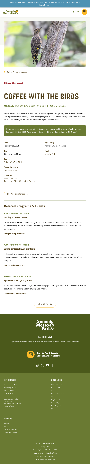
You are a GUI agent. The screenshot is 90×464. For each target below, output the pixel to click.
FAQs (6, 427)
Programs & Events (57, 388)
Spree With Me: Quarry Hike (18, 280)
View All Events (45, 304)
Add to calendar (18, 194)
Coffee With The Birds (13, 162)
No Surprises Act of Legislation (45, 456)
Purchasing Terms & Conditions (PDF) (45, 450)
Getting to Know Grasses (16, 217)
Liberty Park (50, 154)
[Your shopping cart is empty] (73, 12)
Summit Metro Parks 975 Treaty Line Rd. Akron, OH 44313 (11, 387)
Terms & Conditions (10, 429)
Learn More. (44, 5)
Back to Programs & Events (17, 72)
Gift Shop (7, 423)
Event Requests (56, 406)
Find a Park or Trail (57, 385)
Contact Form (9, 406)
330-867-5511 (8, 393)
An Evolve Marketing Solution (45, 459)
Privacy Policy (45, 447)
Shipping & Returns (10, 432)
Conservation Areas (57, 394)
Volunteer (54, 391)
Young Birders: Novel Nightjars (19, 249)
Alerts (53, 397)
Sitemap (54, 409)
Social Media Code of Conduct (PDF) (45, 453)
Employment (55, 400)
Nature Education (11, 170)
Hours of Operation (57, 403)
